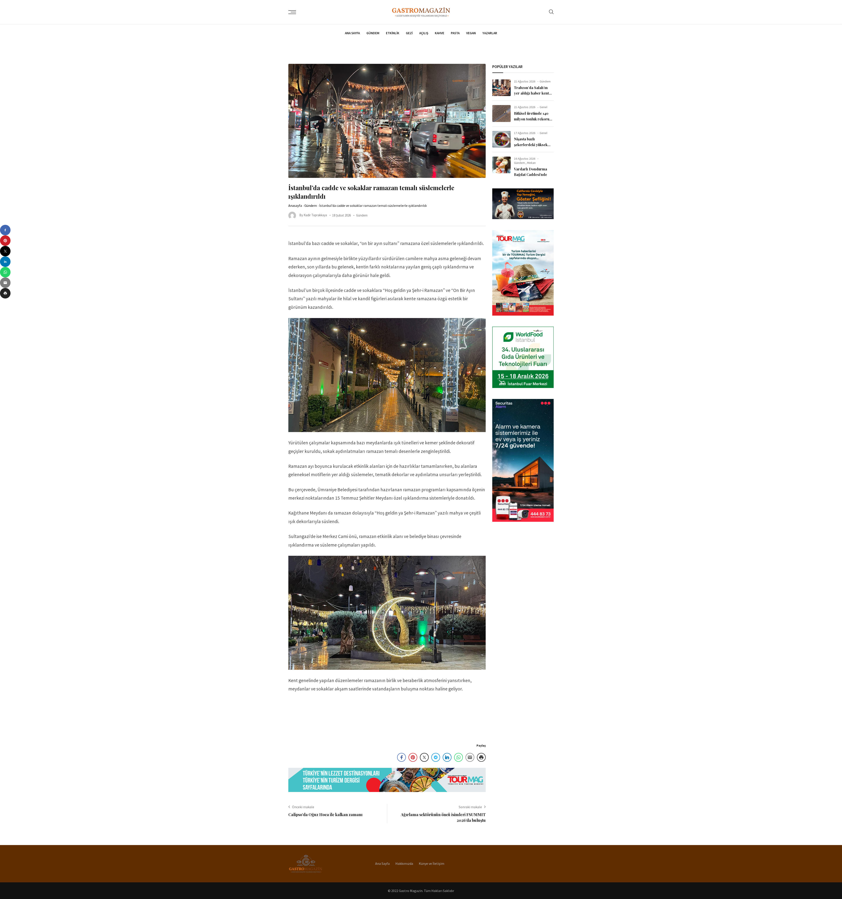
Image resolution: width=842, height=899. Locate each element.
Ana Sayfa (352, 33)
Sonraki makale (470, 807)
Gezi (409, 33)
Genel (543, 107)
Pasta (455, 33)
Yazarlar (489, 33)
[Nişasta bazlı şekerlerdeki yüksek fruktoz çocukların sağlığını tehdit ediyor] (501, 139)
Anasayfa (295, 205)
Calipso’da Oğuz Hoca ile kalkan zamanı (325, 814)
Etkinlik (392, 33)
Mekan (531, 163)
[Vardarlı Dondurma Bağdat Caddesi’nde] (501, 165)
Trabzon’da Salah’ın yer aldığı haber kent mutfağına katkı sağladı (533, 93)
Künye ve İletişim (431, 863)
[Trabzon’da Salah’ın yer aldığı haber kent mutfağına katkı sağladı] (501, 87)
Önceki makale (303, 807)
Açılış (423, 33)
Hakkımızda (404, 863)
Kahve (439, 33)
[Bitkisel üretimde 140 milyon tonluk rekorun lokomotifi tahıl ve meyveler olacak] (501, 113)
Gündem (372, 33)
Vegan (471, 33)
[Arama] (551, 11)
